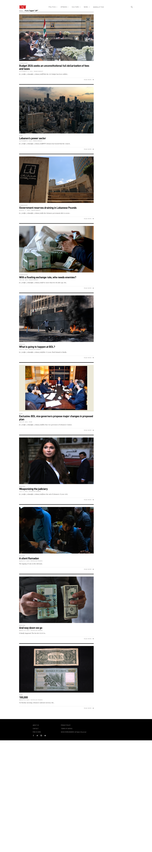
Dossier (22, 556)
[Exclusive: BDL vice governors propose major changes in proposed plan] (56, 388)
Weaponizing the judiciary (33, 488)
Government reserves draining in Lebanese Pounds (48, 207)
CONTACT (36, 728)
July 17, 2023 (23, 491)
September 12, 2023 (25, 71)
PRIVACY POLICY (66, 725)
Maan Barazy (38, 71)
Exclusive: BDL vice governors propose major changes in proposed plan (56, 417)
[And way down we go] (56, 600)
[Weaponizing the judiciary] (56, 461)
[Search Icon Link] (132, 10)
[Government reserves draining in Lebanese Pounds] (56, 179)
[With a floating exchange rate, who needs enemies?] (56, 249)
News (21, 135)
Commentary (23, 63)
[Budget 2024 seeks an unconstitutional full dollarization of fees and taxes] (56, 37)
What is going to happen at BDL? (37, 346)
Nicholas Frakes (35, 349)
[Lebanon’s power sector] (56, 110)
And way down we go (30, 627)
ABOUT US (36, 725)
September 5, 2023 (25, 141)
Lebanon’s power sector (32, 138)
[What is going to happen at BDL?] (56, 318)
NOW (30, 422)
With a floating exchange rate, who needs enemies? (47, 277)
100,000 (23, 697)
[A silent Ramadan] (56, 530)
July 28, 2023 (23, 280)
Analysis (22, 344)
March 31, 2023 (24, 561)
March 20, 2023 (24, 630)
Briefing (22, 486)
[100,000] (56, 669)
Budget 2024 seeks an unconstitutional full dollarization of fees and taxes (54, 67)
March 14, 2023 (24, 700)
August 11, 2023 (24, 210)
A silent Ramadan (29, 558)
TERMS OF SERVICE (66, 728)
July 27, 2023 (23, 349)
